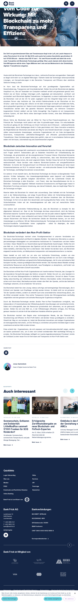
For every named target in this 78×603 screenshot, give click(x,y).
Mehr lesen (7, 445)
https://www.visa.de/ (14, 574)
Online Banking (8, 494)
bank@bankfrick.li (9, 526)
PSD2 (5, 486)
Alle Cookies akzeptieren (53, 599)
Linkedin (6, 535)
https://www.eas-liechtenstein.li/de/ (63, 574)
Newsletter (36, 490)
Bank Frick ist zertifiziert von (13, 500)
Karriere (35, 479)
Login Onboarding (9, 475)
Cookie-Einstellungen (10, 599)
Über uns (6, 479)
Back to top (69, 545)
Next (72, 391)
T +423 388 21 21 (9, 522)
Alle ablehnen (69, 599)
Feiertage (35, 486)
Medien (6, 483)
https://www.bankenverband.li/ (39, 561)
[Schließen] (75, 593)
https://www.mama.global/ (63, 561)
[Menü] (72, 3)
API (33, 483)
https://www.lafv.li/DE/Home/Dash (14, 561)
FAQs (34, 475)
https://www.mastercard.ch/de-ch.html (39, 574)
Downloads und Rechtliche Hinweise (15, 490)
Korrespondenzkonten (39, 539)
